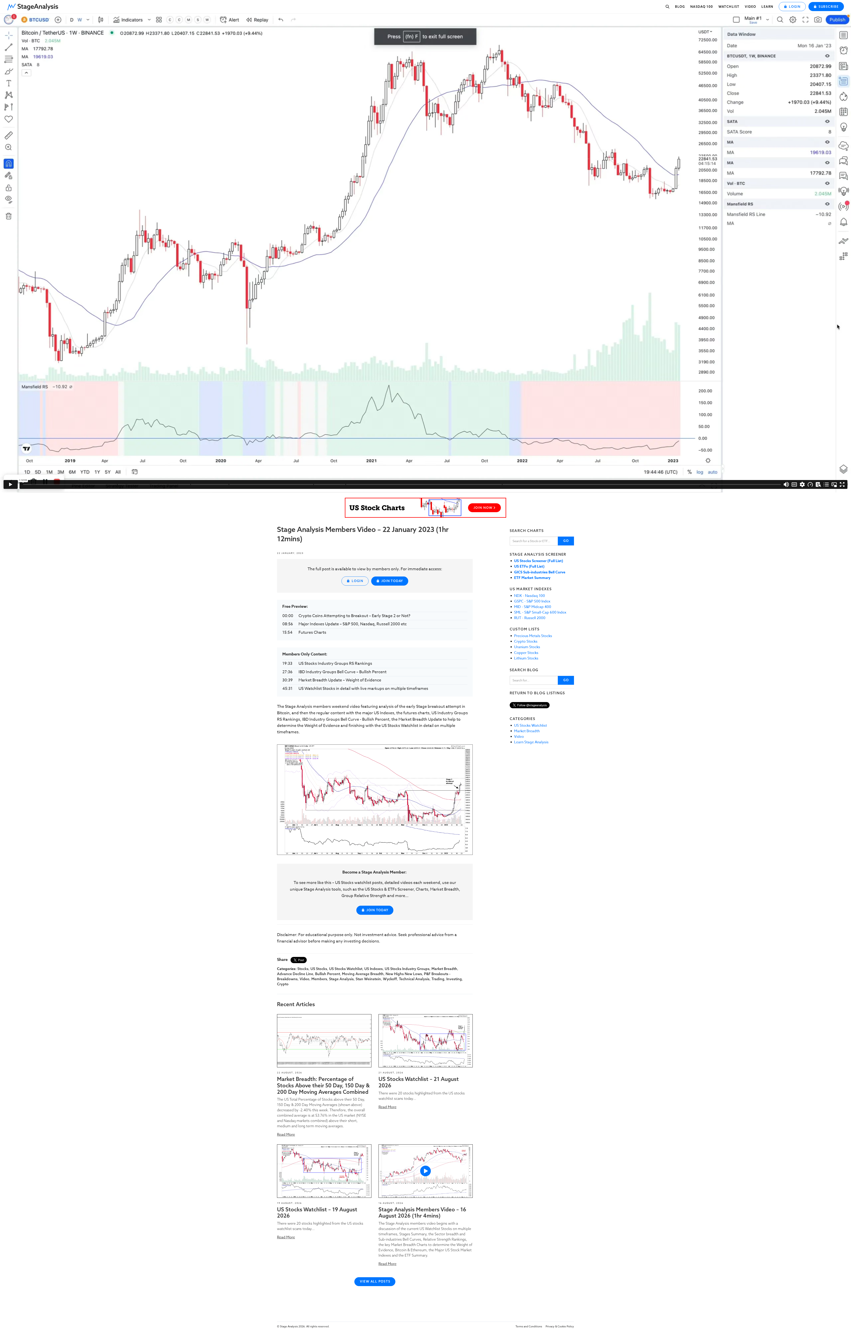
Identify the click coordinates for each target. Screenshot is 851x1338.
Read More (286, 1134)
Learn (767, 7)
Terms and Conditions (528, 1326)
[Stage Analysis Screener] (425, 508)
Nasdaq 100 (701, 7)
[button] (34, 5)
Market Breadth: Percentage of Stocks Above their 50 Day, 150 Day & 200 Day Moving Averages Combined (323, 1085)
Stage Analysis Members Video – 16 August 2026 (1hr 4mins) (422, 1212)
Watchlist (729, 7)
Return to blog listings (537, 693)
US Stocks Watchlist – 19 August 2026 (317, 1212)
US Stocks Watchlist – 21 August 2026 (419, 1082)
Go (566, 541)
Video (750, 7)
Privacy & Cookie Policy (560, 1326)
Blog (680, 7)
